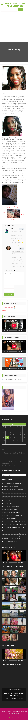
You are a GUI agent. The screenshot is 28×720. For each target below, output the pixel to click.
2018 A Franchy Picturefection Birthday (14, 539)
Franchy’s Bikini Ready (9, 500)
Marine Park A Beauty (9, 503)
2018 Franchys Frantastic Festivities (12, 530)
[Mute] (21, 330)
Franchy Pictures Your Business (15, 5)
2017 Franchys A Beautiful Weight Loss (13, 489)
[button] (14, 363)
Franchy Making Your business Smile (13, 483)
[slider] (13, 368)
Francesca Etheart (16, 246)
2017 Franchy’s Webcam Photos (12, 506)
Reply (22, 229)
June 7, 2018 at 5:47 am (17, 251)
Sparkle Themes (15, 713)
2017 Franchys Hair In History (11, 495)
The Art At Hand (8, 492)
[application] (14, 325)
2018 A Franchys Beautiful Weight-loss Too (14, 533)
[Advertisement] (14, 27)
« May (3, 446)
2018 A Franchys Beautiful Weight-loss (13, 536)
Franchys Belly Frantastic (10, 518)
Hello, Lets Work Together (10, 509)
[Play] (4, 330)
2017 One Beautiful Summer (11, 486)
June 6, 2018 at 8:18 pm (15, 231)
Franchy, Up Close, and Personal (12, 512)
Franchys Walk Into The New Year (12, 541)
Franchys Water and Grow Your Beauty (13, 515)
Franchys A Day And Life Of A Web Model (14, 527)
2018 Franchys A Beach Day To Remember (15, 524)
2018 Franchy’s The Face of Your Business (14, 521)
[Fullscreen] (24, 330)
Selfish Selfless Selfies (9, 498)
